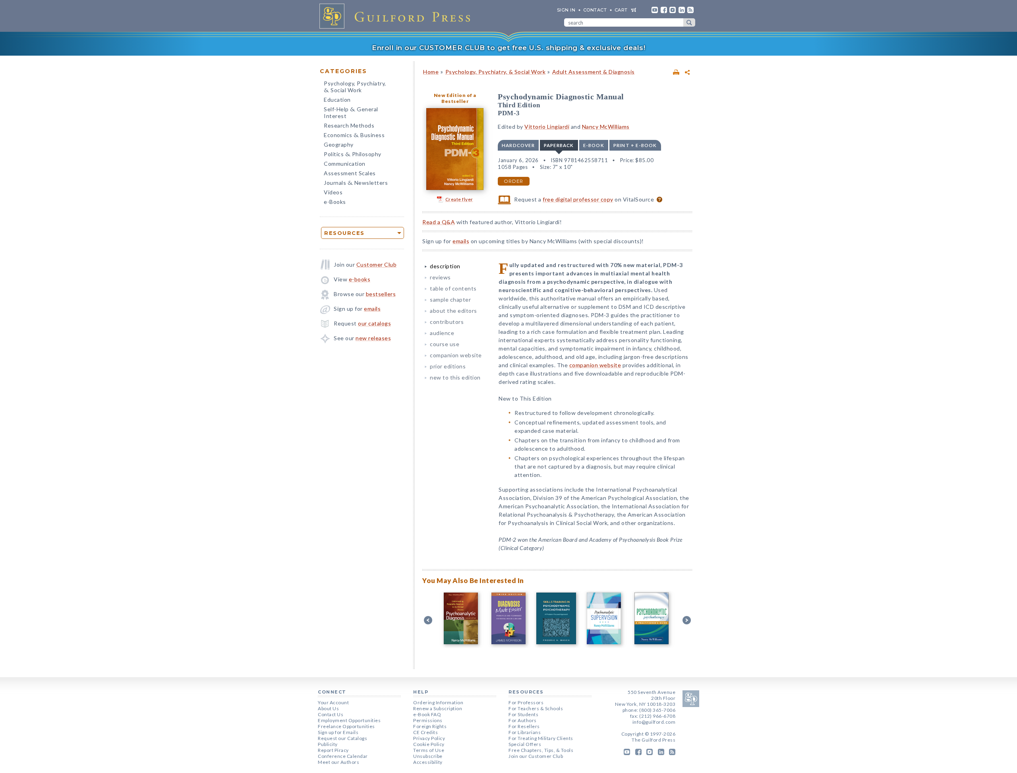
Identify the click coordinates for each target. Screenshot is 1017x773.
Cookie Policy (429, 744)
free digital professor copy (578, 199)
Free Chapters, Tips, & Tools (540, 750)
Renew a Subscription (437, 708)
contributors (447, 321)
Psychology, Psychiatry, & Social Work (495, 71)
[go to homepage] (397, 16)
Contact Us (330, 714)
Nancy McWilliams (606, 126)
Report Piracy (333, 750)
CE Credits (425, 732)
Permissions (428, 720)
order (513, 181)
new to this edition (455, 377)
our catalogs (374, 323)
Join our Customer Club (535, 756)
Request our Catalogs (342, 738)
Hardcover (518, 145)
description (445, 266)
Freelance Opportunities (346, 726)
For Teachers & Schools (535, 708)
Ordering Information (438, 702)
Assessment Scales (350, 173)
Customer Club (376, 264)
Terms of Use (428, 750)
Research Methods (349, 125)
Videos (333, 192)
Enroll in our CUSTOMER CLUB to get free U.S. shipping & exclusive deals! (508, 48)
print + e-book (635, 145)
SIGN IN (566, 10)
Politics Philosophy (352, 155)
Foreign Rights (430, 726)
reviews (440, 277)
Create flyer (459, 199)
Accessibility (428, 762)
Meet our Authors (338, 762)
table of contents (453, 288)
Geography (339, 144)
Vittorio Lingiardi (546, 126)
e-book (593, 145)
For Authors (522, 720)
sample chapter (450, 299)
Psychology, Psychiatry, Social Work (355, 87)
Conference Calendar (343, 756)
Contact (595, 10)
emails (372, 308)
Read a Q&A (438, 222)
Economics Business (354, 136)
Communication (344, 163)
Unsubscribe (428, 756)
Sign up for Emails (338, 732)
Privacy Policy (429, 738)
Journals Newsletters (356, 183)
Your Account (333, 702)
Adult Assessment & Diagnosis (593, 71)
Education (337, 99)
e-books (360, 279)
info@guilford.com (654, 722)
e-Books (335, 201)
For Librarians (524, 732)
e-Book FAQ (427, 714)
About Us (328, 708)
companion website (456, 355)
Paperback (559, 145)
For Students (523, 714)
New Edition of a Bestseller (455, 98)
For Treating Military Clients (540, 738)
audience (442, 332)
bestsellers (381, 294)
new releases (373, 338)
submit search (689, 22)
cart (621, 10)
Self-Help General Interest (351, 112)
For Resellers (524, 726)
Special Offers (524, 744)
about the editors (453, 310)
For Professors (525, 702)
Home (431, 71)
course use (444, 344)
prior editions (448, 366)
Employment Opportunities (349, 720)
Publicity (328, 744)
